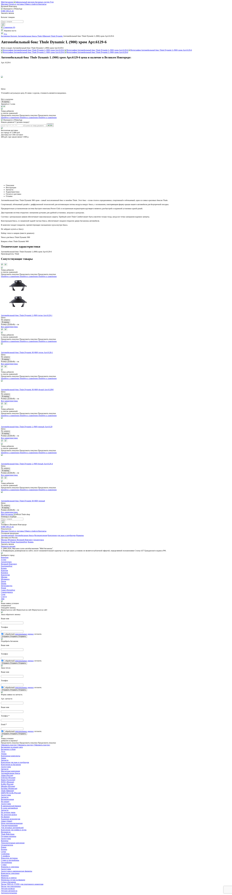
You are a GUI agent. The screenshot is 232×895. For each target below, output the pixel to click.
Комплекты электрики (10, 873)
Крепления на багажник (11, 765)
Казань (30, 542)
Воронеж (4, 557)
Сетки (3, 852)
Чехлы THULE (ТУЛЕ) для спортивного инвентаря (22, 884)
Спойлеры (5, 854)
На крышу (5, 801)
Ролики (4, 849)
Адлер (3, 560)
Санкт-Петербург (8, 590)
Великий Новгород (25, 540)
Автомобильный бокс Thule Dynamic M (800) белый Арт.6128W (27, 390)
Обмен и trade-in (31, 4)
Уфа (2, 599)
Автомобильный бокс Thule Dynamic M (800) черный (23, 501)
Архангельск (38, 540)
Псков (12, 542)
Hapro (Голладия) (8, 780)
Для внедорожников (9, 825)
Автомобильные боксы (24, 535)
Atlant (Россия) (7, 775)
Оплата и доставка (16, 4)
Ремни (3, 847)
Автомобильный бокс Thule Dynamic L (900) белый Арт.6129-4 (27, 464)
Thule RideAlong (7, 834)
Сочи (3, 594)
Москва (4, 540)
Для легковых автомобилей (12, 828)
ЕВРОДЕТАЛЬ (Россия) (11, 793)
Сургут (4, 597)
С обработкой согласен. (22, 634)
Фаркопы (80, 535)
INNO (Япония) (7, 782)
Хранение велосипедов (10, 819)
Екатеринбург (21, 542)
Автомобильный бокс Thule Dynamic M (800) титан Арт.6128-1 (27, 352)
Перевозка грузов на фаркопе (13, 880)
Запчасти (4, 760)
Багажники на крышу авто (12, 747)
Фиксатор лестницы (9, 858)
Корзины (4, 841)
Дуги (3, 751)
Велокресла (6, 832)
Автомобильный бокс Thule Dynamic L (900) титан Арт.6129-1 (26, 315)
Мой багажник (7, 2)
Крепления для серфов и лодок (13, 830)
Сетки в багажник (8, 882)
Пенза (3, 581)
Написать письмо (8, 546)
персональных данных (24, 634)
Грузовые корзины (8, 836)
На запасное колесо (9, 815)
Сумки (4, 865)
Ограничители (7, 845)
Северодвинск (7, 592)
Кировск (4, 573)
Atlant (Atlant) (6, 821)
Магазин (5, 4)
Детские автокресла (9, 891)
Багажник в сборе (8, 749)
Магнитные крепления (10, 771)
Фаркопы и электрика (10, 867)
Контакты (42, 4)
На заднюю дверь (8, 812)
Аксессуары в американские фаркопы (16, 871)
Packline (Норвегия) (9, 788)
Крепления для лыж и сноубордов (62, 535)
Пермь (3, 583)
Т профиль (5, 856)
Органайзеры (6, 862)
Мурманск (12, 540)
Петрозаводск (6, 586)
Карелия (4, 570)
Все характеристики (9, 327)
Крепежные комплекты (10, 756)
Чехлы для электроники (11, 886)
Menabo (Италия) (8, 786)
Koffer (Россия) (7, 784)
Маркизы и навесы (9, 878)
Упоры (4, 754)
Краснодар (5, 542)
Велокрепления (40, 535)
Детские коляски (8, 889)
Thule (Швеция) (7, 791)
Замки (3, 758)
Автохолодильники (9, 893)
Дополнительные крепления (12, 843)
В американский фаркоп (11, 806)
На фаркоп (5, 817)
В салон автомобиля (9, 808)
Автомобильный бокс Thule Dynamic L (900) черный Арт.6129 (26, 427)
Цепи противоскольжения (11, 823)
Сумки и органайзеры (10, 860)
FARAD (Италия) (8, 778)
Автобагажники (7, 535)
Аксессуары (6, 767)
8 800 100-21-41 (7, 11)
